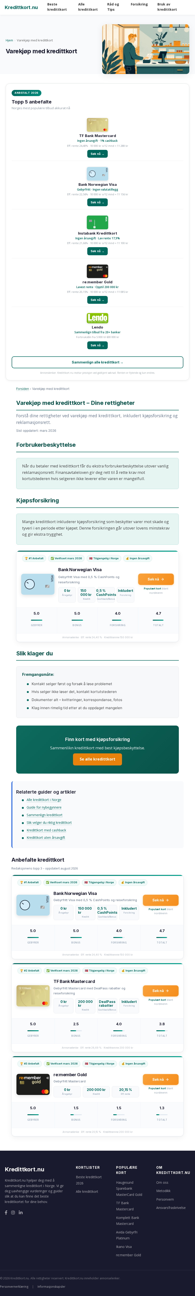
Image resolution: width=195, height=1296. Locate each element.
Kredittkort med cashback (46, 830)
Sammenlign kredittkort (45, 815)
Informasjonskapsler (51, 1287)
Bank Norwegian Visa (97, 184)
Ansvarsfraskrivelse (171, 1207)
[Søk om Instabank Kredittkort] (97, 223)
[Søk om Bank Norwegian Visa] (97, 174)
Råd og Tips (113, 7)
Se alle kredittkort (97, 759)
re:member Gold (97, 282)
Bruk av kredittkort (167, 7)
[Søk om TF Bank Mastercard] (97, 125)
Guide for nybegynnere (44, 807)
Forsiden (22, 389)
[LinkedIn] (21, 1212)
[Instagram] (13, 1212)
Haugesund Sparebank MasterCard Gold (129, 1188)
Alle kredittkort (88, 7)
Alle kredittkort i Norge (44, 799)
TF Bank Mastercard (97, 136)
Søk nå (153, 579)
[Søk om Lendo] (97, 318)
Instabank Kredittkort (97, 233)
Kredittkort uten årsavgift (46, 837)
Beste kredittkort (57, 7)
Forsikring (139, 4)
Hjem (9, 40)
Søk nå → (97, 154)
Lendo (97, 327)
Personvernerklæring (14, 1287)
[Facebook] (6, 1212)
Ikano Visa (124, 1246)
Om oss (162, 1182)
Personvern (165, 1199)
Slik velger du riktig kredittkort (49, 822)
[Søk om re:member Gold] (97, 272)
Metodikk (163, 1190)
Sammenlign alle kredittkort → (97, 362)
